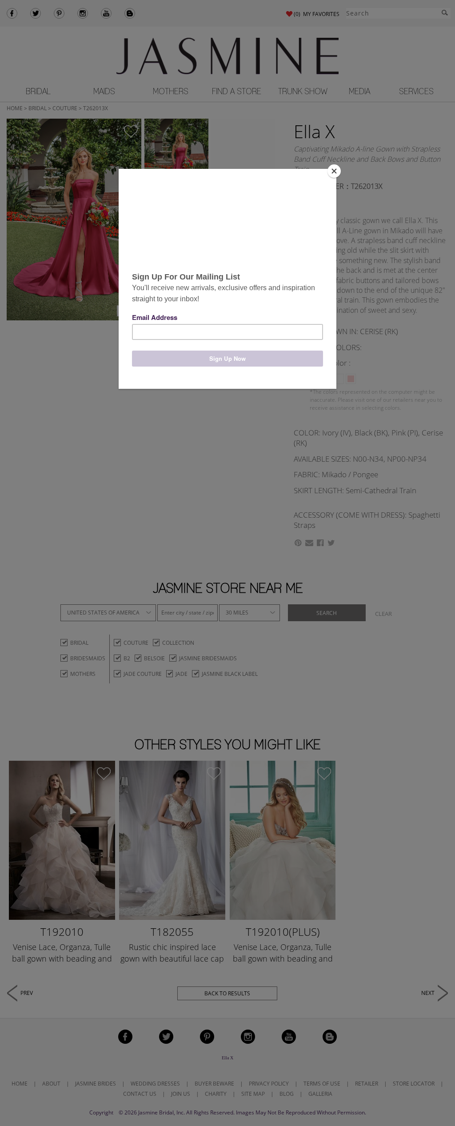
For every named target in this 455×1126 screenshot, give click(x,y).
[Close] (334, 171)
